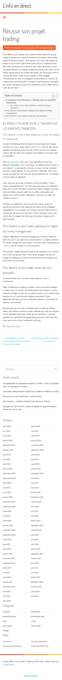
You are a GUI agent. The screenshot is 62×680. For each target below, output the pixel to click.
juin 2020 (6, 596)
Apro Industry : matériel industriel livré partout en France (26, 401)
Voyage (6, 630)
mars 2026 (35, 435)
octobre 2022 (36, 530)
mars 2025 (35, 464)
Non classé (7, 626)
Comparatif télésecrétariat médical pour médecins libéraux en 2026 (31, 391)
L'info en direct (17, 5)
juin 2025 (6, 459)
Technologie (36, 626)
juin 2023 (34, 511)
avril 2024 (35, 487)
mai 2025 (34, 459)
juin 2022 (34, 539)
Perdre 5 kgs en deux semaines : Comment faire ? (45, 339)
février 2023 (35, 520)
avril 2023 (35, 516)
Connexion (7, 641)
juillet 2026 (35, 426)
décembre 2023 (37, 497)
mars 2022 (7, 549)
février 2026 (7, 440)
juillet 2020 (35, 591)
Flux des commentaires (12, 646)
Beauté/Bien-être (37, 616)
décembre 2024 (9, 473)
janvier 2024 (8, 497)
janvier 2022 (8, 553)
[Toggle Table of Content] (53, 96)
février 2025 (7, 468)
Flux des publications (39, 641)
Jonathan (17, 47)
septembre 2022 (9, 535)
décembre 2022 (37, 525)
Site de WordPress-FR (39, 646)
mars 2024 (7, 492)
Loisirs (33, 621)
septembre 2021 (9, 563)
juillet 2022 (7, 539)
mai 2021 (6, 572)
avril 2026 (7, 435)
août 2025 (7, 454)
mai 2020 (34, 596)
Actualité (6, 611)
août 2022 (35, 535)
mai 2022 (6, 544)
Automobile (35, 611)
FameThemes (8, 664)
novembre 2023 (9, 501)
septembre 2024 (9, 478)
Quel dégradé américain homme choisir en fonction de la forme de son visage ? (16, 341)
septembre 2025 (37, 450)
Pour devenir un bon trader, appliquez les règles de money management (29, 111)
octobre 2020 (36, 586)
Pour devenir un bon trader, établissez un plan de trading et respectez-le (30, 106)
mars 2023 (7, 520)
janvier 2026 (36, 440)
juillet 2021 (7, 567)
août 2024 (35, 478)
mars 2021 (7, 577)
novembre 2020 (9, 586)
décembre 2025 (9, 445)
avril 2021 (35, 572)
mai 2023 (6, 516)
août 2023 (35, 506)
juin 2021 (34, 567)
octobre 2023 (36, 501)
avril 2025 (7, 464)
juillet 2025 (35, 454)
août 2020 (7, 591)
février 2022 (35, 549)
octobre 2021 (36, 558)
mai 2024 (6, 487)
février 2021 (35, 577)
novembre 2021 (9, 558)
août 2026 (7, 426)
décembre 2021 (37, 553)
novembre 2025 (37, 445)
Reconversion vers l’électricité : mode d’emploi (22, 396)
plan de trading (14, 161)
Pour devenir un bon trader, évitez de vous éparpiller (26, 116)
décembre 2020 (37, 582)
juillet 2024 (7, 483)
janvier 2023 (8, 525)
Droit (5, 621)
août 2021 (35, 563)
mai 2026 (34, 431)
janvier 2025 (36, 468)
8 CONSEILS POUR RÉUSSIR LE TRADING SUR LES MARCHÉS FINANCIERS (31, 101)
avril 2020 (7, 601)
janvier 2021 (8, 582)
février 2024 (35, 492)
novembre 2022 (9, 530)
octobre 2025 (8, 450)
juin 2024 (34, 483)
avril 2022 (35, 544)
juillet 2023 (7, 511)
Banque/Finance (47, 47)
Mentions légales (31, 675)
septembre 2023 (9, 506)
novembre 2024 (37, 473)
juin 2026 (6, 431)
